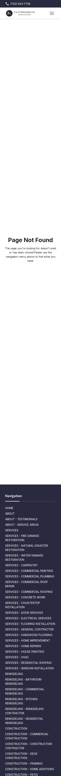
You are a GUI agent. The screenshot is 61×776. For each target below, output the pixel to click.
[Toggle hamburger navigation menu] (52, 13)
